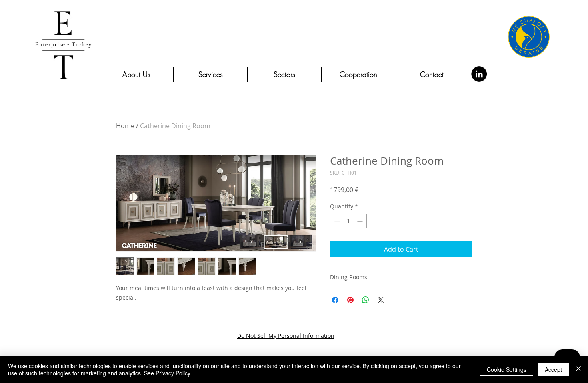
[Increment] (361, 221)
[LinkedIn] (479, 74)
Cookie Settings (506, 369)
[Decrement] (336, 221)
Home (125, 125)
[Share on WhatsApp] (365, 300)
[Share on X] (381, 300)
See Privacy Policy (167, 373)
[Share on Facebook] (335, 300)
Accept (553, 369)
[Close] (578, 369)
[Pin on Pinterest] (350, 300)
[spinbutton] (348, 221)
